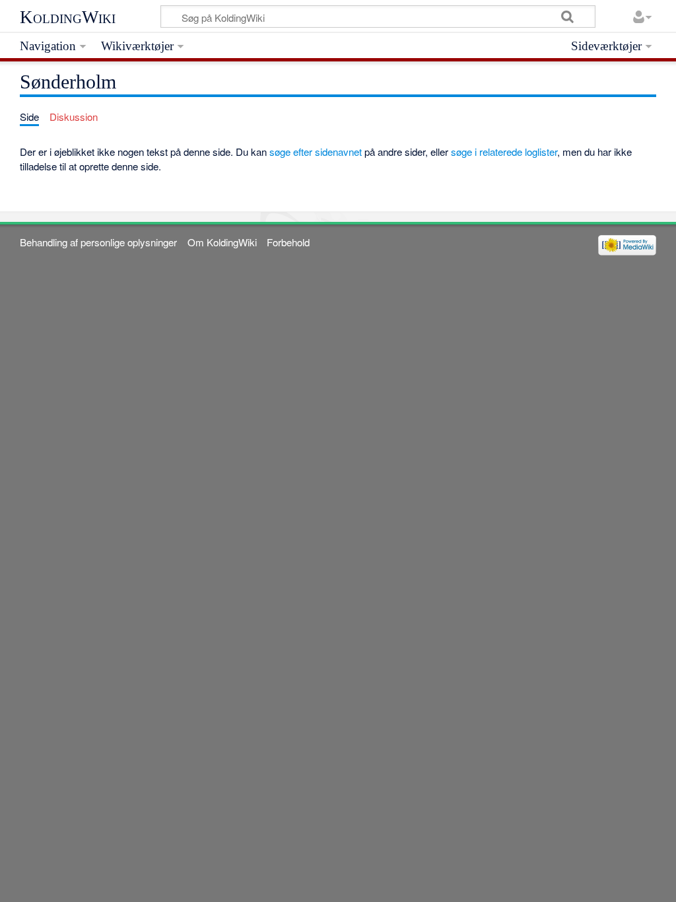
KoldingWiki (68, 17)
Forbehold (288, 242)
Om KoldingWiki (222, 242)
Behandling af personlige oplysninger (98, 242)
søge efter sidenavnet (315, 151)
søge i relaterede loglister (504, 151)
